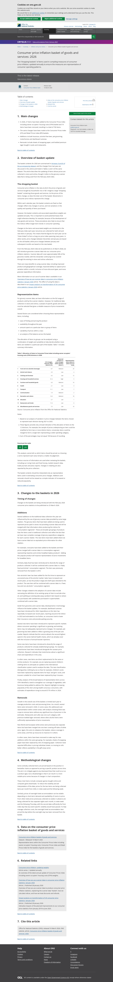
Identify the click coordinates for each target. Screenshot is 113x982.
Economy (25, 47)
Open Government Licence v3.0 (58, 978)
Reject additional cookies (53, 19)
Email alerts (74, 968)
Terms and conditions (25, 960)
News (46, 960)
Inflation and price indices (38, 47)
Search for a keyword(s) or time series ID (30, 37)
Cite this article (52, 106)
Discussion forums (76, 965)
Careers (46, 954)
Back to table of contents (26, 150)
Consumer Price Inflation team (32, 87)
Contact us (47, 957)
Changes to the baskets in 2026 (28, 104)
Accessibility (21, 952)
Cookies (20, 954)
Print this (87, 100)
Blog (94, 26)
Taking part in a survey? (88, 30)
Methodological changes (27, 106)
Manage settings (72, 19)
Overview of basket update (27, 102)
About (90, 26)
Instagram (73, 954)
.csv (25, 447)
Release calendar (69, 26)
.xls (20, 447)
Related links (51, 104)
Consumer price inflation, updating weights (34, 868)
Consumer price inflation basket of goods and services (38, 837)
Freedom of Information (52, 962)
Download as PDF (87, 104)
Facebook (73, 957)
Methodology (78, 26)
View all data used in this (82, 113)
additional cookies (38, 13)
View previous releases (24, 79)
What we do (48, 952)
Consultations (75, 962)
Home (20, 29)
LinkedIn (73, 960)
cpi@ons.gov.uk (74, 127)
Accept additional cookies (29, 19)
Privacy (19, 957)
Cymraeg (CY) (92, 24)
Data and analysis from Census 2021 (45, 42)
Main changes (24, 100)
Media (85, 26)
